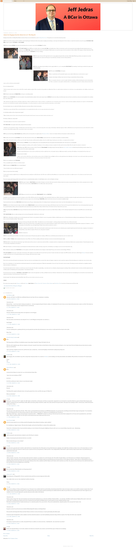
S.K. (7, 487)
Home (49, 535)
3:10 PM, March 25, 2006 (13, 503)
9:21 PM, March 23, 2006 (13, 307)
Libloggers (18, 283)
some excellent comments (68, 147)
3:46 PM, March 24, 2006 (13, 452)
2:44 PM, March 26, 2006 (13, 523)
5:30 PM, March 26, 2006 (13, 530)
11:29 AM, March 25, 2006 (13, 493)
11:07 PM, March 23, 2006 (13, 314)
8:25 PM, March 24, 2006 (13, 483)
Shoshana (83, 252)
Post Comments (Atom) (13, 538)
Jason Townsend (10, 420)
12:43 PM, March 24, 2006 (13, 395)
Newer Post (5, 535)
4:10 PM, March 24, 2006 (13, 471)
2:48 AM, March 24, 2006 (13, 334)
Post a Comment (6, 533)
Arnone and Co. (10, 474)
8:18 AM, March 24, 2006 (13, 351)
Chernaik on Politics (46, 133)
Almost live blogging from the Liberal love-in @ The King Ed (19, 35)
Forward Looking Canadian (12, 337)
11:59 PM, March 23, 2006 (13, 324)
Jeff (7, 399)
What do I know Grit (38, 283)
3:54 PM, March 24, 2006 (13, 464)
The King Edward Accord (42, 37)
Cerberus (26, 283)
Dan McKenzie (9, 295)
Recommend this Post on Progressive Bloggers (13, 285)
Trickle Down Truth (58, 283)
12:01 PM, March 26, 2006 (13, 516)
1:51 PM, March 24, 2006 (13, 417)
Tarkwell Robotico (10, 367)
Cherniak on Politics (46, 283)
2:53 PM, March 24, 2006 (13, 442)
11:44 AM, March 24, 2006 (13, 364)
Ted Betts (8, 354)
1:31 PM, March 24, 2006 (13, 405)
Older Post (92, 535)
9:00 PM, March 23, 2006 (13, 299)
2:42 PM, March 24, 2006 (13, 430)
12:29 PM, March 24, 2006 (13, 383)
